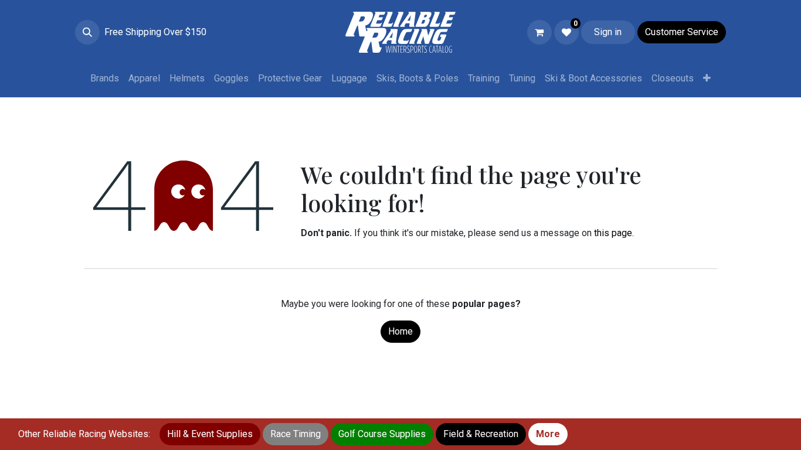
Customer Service (681, 32)
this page (613, 232)
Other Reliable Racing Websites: (84, 433)
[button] (87, 32)
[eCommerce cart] (539, 32)
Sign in (608, 32)
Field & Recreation (480, 433)
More (548, 433)
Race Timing (295, 433)
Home (400, 331)
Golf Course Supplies (382, 433)
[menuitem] (105, 78)
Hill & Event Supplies (210, 433)
